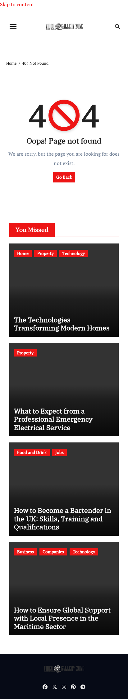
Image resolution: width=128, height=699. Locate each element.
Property (45, 253)
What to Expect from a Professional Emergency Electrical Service (53, 419)
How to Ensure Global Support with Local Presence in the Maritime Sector (62, 618)
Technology (73, 253)
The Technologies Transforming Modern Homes (62, 323)
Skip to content (17, 4)
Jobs (59, 452)
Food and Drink (32, 452)
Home (23, 253)
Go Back (64, 177)
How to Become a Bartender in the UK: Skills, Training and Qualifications (62, 518)
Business (25, 552)
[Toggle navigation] (13, 26)
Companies (53, 552)
